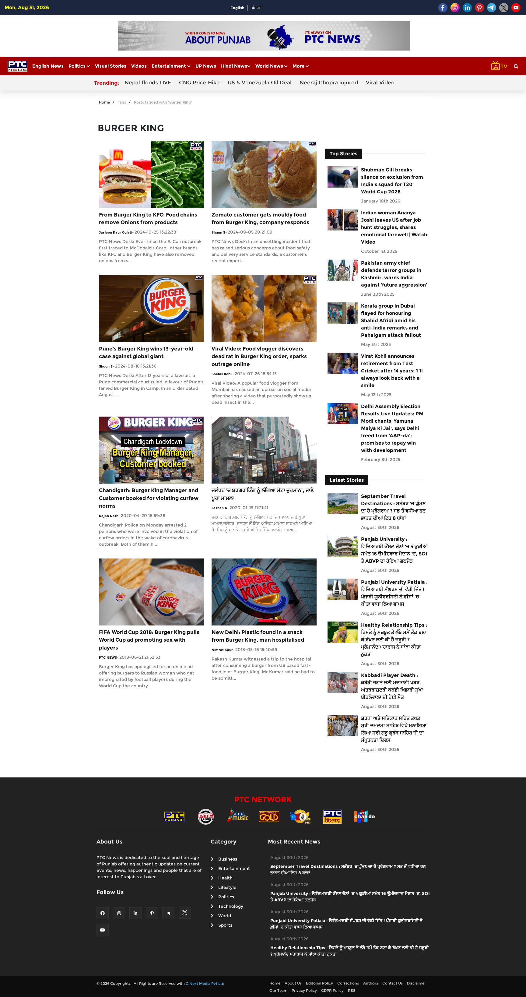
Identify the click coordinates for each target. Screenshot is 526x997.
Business (227, 859)
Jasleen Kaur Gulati (115, 232)
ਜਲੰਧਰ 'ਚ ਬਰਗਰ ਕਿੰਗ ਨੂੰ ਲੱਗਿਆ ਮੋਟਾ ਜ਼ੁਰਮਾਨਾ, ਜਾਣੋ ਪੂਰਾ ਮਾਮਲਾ (263, 494)
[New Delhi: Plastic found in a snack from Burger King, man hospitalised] (264, 591)
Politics (77, 66)
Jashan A (219, 508)
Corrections (348, 983)
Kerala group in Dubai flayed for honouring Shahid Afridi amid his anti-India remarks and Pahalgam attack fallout (391, 320)
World (224, 915)
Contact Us (392, 983)
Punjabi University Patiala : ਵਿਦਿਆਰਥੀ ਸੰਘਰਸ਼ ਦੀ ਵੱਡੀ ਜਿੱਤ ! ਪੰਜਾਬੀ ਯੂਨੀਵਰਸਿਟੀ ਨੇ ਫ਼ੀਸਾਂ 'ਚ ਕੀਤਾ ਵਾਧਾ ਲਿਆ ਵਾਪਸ (394, 593)
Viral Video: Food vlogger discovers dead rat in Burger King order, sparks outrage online (259, 356)
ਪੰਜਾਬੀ (256, 7)
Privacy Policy (304, 990)
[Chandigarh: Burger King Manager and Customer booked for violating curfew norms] (151, 450)
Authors (370, 983)
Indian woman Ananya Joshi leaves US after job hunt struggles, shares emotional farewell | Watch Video (394, 227)
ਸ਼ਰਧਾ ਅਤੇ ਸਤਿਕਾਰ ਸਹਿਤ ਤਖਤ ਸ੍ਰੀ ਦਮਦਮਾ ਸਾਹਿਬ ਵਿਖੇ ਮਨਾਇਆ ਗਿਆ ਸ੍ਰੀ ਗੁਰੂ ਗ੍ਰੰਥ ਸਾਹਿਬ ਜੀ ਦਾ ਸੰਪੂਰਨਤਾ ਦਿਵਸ (393, 729)
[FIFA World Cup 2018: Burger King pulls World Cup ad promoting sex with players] (151, 591)
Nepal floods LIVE (147, 82)
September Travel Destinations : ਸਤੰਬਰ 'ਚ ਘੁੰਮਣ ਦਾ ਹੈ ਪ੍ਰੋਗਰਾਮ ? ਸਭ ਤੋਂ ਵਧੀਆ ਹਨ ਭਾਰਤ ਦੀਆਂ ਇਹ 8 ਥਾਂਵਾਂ (393, 507)
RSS (352, 990)
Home (104, 102)
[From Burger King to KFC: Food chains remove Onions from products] (151, 174)
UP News (205, 66)
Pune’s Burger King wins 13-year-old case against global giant (146, 353)
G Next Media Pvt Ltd (205, 983)
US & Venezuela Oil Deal (260, 82)
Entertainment (169, 66)
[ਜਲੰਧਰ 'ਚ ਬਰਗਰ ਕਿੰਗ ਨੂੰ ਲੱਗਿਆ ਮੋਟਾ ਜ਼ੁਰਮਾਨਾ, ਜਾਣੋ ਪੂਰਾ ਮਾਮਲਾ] (264, 450)
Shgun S (218, 232)
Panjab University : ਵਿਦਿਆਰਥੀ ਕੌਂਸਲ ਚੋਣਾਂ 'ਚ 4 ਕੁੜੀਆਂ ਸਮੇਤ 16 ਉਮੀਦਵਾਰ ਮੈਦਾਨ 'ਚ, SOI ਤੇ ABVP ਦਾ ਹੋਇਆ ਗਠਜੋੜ (394, 550)
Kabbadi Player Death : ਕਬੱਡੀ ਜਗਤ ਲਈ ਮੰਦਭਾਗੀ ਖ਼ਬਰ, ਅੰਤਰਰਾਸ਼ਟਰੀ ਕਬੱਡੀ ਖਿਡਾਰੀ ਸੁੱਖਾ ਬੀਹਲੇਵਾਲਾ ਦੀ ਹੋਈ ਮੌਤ (392, 686)
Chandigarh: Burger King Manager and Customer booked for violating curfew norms (148, 498)
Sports (225, 925)
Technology (230, 906)
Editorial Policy (319, 983)
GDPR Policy (332, 990)
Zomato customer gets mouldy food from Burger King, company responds (260, 219)
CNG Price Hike (199, 82)
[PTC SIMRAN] (332, 816)
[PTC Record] (206, 816)
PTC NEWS (108, 657)
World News (269, 66)
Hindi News (234, 66)
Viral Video (380, 82)
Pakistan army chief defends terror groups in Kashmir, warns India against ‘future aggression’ (394, 274)
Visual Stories (110, 66)
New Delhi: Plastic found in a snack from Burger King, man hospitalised (258, 636)
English (237, 7)
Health (225, 878)
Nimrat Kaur (222, 650)
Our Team (278, 990)
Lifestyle (227, 887)
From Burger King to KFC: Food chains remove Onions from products (148, 219)
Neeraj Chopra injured (329, 82)
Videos (139, 66)
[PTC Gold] (269, 816)
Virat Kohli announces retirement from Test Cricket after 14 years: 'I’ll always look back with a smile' (392, 370)
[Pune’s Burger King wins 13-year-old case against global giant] (151, 308)
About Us (293, 983)
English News (48, 66)
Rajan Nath (108, 516)
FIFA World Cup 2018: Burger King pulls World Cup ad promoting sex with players (149, 640)
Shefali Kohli (222, 374)
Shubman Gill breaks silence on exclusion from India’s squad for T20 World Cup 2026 (392, 181)
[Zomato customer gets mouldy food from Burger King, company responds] (264, 174)
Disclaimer (416, 983)
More (299, 66)
